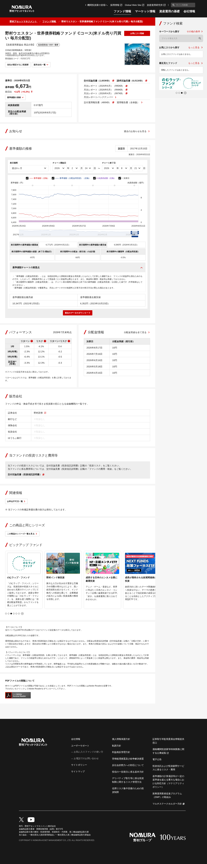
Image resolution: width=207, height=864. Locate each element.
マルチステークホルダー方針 (167, 803)
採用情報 (114, 5)
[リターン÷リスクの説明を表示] (69, 341)
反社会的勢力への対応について (128, 765)
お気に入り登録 (137, 33)
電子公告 (157, 759)
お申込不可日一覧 (15, 501)
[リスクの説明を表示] (45, 341)
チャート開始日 (59, 163)
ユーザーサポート (80, 745)
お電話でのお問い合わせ (86, 758)
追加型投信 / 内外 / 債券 (48, 45)
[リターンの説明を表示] (31, 341)
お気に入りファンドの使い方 (88, 751)
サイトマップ (78, 771)
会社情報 (189, 11)
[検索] (199, 38)
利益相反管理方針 (121, 752)
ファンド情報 (122, 11)
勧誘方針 (116, 745)
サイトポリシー (79, 765)
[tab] (6, 613)
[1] (173, 5)
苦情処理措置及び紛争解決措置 (128, 758)
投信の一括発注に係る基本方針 (128, 771)
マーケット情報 (145, 11)
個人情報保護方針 (121, 739)
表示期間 (14, 163)
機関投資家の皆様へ (97, 5)
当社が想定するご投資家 (18, 65)
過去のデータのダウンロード (77, 313)
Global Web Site (133, 5)
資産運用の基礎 (169, 11)
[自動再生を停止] (22, 613)
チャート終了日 (109, 163)
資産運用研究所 (155, 5)
